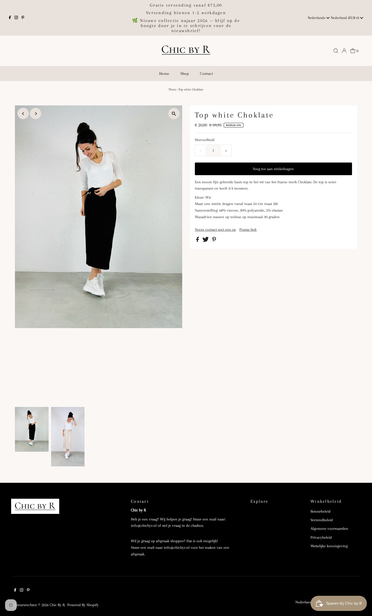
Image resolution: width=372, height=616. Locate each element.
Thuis (172, 89)
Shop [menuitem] (184, 73)
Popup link (248, 229)
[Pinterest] (23, 18)
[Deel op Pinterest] (214, 240)
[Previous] (23, 113)
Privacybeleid (321, 537)
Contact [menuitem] (206, 73)
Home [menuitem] (164, 73)
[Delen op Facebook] (198, 240)
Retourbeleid (320, 511)
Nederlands (317, 18)
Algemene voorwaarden (329, 528)
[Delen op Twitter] (206, 240)
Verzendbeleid (322, 520)
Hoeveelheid (204, 140)
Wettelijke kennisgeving (329, 546)
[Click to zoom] (174, 113)
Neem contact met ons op (215, 229)
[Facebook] (10, 18)
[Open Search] (336, 51)
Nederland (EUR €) (345, 18)
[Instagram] (16, 18)
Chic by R (57, 605)
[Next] (35, 113)
